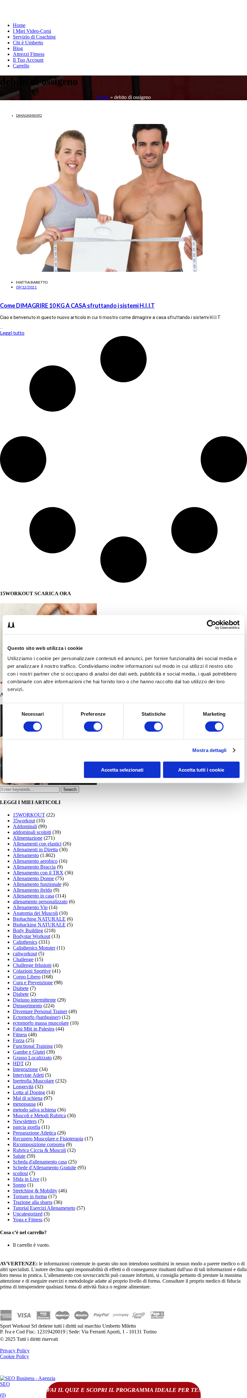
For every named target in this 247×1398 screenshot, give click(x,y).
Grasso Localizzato (32, 1057)
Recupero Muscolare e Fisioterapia (48, 1138)
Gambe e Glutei (29, 1052)
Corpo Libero (27, 976)
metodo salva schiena (34, 1109)
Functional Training (33, 1046)
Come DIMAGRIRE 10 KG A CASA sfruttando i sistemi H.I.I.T (77, 305)
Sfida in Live (26, 1179)
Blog (18, 48)
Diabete (21, 988)
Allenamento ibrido (32, 890)
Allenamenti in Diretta (35, 849)
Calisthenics (25, 942)
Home (19, 25)
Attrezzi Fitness (28, 54)
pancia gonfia (26, 1127)
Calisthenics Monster (34, 948)
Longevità (23, 1086)
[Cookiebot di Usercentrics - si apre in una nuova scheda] (211, 625)
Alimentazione (27, 838)
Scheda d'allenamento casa (40, 1161)
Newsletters (25, 1121)
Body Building (28, 930)
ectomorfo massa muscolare (41, 1023)
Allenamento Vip (30, 907)
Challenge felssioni (32, 965)
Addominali (25, 826)
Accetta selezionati (122, 769)
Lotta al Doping (29, 1092)
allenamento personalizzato (40, 901)
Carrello (21, 65)
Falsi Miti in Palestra (33, 1028)
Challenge (23, 959)
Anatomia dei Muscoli (35, 913)
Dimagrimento (29, 115)
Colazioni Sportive (32, 971)
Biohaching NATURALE (39, 919)
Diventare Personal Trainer (40, 1011)
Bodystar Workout (31, 936)
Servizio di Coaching (34, 37)
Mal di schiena (27, 1098)
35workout (24, 820)
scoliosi (20, 1173)
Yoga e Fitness (27, 1219)
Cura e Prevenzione (33, 982)
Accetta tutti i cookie (201, 769)
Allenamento (26, 855)
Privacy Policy (15, 1350)
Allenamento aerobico (35, 861)
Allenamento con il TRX (38, 872)
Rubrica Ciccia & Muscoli (39, 1150)
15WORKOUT (29, 815)
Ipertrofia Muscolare (33, 1081)
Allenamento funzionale (37, 884)
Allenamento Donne (33, 878)
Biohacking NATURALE (39, 924)
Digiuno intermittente (34, 1000)
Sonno (19, 1185)
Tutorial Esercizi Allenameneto (44, 1208)
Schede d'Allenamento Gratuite (44, 1167)
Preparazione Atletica (34, 1133)
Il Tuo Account (28, 60)
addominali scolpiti (32, 832)
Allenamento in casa (33, 895)
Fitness (20, 1034)
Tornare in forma (30, 1196)
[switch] (93, 726)
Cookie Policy (14, 1356)
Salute (19, 1156)
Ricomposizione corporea (39, 1144)
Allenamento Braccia (34, 867)
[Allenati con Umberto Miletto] (48, 783)
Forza (18, 1040)
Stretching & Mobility (35, 1190)
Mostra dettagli (209, 750)
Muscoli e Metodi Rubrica (39, 1115)
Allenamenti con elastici (37, 843)
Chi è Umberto (28, 42)
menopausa (24, 1104)
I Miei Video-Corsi (32, 31)
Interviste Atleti (28, 1075)
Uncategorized (27, 1214)
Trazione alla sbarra (32, 1202)
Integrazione (25, 1069)
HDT (18, 1063)
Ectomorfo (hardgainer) (36, 1017)
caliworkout (25, 953)
